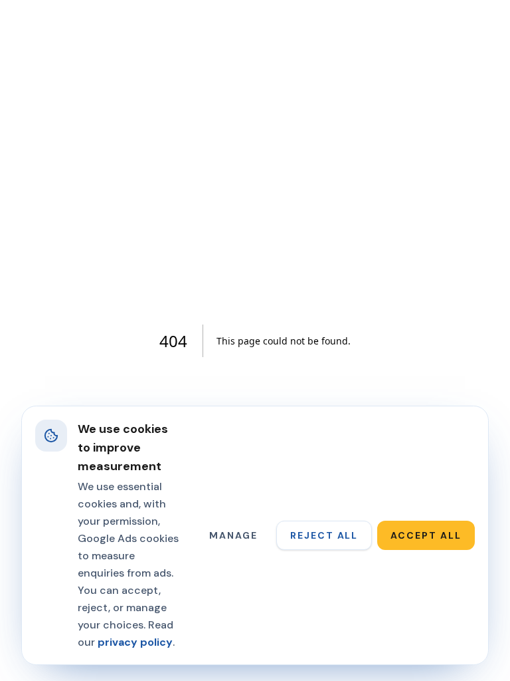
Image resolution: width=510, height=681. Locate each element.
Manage (233, 535)
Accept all (426, 535)
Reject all (324, 535)
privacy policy (135, 642)
